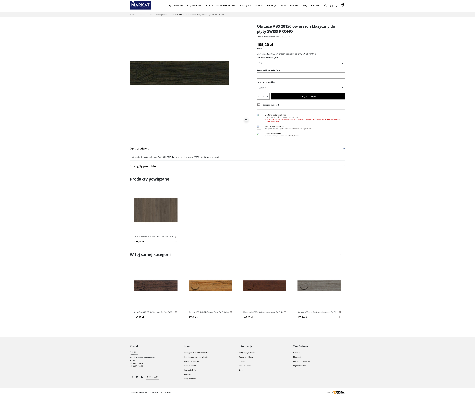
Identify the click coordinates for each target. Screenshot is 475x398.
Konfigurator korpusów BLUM (196, 357)
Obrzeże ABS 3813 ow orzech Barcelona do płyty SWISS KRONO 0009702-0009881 (317, 312)
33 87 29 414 (138, 363)
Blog (240, 370)
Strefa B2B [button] (152, 376)
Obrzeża (142, 14)
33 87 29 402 (138, 366)
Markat (133, 14)
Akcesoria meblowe (192, 361)
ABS (150, 14)
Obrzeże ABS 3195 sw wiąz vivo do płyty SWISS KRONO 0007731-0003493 (154, 312)
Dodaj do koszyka (308, 96)
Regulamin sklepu (246, 357)
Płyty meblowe (190, 378)
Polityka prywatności (247, 352)
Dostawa (296, 352)
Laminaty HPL (190, 370)
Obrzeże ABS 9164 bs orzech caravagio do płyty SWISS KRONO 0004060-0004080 (263, 312)
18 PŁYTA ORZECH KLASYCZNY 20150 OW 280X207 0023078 (154, 237)
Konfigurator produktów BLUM (196, 352)
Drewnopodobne (161, 14)
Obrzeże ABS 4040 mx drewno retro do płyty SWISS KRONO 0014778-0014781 (209, 312)
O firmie (242, 361)
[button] (325, 5)
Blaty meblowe (190, 365)
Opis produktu (139, 148)
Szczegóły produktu (143, 166)
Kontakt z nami (245, 365)
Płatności (297, 357)
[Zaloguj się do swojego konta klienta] (337, 5)
